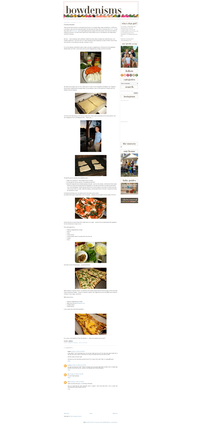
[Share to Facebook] (70, 341)
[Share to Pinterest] (72, 341)
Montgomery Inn (80, 303)
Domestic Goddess (73, 342)
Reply (69, 361)
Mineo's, (112, 29)
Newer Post (66, 413)
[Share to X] (68, 341)
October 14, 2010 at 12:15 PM (79, 365)
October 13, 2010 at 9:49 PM (77, 351)
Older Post (115, 413)
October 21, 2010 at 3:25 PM (77, 381)
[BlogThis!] (66, 341)
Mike (69, 381)
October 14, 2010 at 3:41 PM (76, 374)
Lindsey (70, 365)
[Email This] (64, 341)
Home (91, 413)
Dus (69, 374)
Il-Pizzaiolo (74, 30)
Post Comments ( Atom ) (76, 416)
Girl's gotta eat (83, 342)
